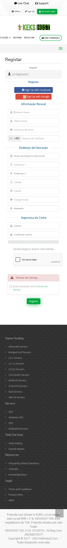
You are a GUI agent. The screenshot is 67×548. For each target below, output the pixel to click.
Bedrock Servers (17, 380)
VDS (11, 423)
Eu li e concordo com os (30, 288)
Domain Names (16, 449)
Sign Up (31, 11)
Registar (29, 37)
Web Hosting (15, 443)
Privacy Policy (16, 494)
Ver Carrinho (52, 38)
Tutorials (13, 469)
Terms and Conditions (20, 489)
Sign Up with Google (37, 96)
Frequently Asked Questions (24, 463)
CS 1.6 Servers (16, 363)
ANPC (12, 500)
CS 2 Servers (15, 358)
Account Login (48, 11)
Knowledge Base (18, 474)
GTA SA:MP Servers (19, 375)
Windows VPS (16, 417)
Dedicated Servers (18, 428)
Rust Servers (15, 391)
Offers (17, 11)
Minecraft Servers (18, 346)
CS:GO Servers (16, 369)
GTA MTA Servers (18, 386)
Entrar (17, 37)
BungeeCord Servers (20, 352)
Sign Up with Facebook (37, 90)
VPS (11, 412)
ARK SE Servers (17, 397)
